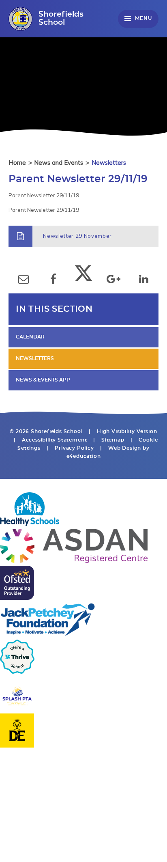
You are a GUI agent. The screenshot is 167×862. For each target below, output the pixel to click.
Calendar (30, 337)
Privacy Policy (74, 448)
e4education (83, 456)
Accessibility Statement (54, 440)
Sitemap (112, 440)
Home (17, 162)
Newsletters (109, 162)
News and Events (58, 162)
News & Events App (43, 380)
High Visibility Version (127, 431)
